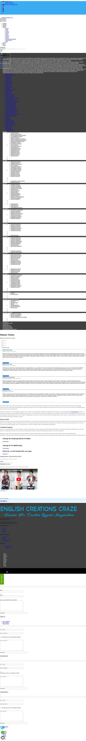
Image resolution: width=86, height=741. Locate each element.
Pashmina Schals (8, 119)
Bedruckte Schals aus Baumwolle (12, 113)
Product (4, 27)
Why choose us (6, 541)
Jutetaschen (14, 278)
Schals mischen (15, 316)
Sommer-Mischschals (9, 96)
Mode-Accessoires (16, 314)
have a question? (6, 621)
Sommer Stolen (15, 149)
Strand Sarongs (16, 214)
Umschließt (6, 291)
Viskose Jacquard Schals (10, 110)
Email (1, 595)
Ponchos (7, 31)
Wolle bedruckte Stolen (18, 135)
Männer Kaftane (16, 263)
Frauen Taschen (15, 276)
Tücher (6, 30)
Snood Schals (8, 128)
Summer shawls (15, 171)
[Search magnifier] (1, 51)
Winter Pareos (15, 193)
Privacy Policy (8, 545)
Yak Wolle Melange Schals (11, 107)
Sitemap (4, 539)
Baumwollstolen (16, 143)
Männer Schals (8, 73)
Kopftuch (7, 84)
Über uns (5, 24)
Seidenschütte (15, 182)
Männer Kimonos (16, 242)
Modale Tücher (8, 93)
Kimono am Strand (16, 241)
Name (1, 590)
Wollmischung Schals (10, 95)
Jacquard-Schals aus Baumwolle (12, 101)
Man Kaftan (14, 259)
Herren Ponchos (16, 225)
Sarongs (7, 33)
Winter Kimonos (15, 237)
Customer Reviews (6, 540)
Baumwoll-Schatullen (18, 181)
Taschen (7, 37)
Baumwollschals (8, 83)
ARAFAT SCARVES (10, 123)
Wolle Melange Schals (10, 100)
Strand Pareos (15, 190)
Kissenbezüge (15, 300)
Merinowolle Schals (9, 94)
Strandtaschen (15, 281)
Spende (4, 45)
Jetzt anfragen (6, 441)
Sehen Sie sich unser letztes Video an (10, 467)
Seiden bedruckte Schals (10, 104)
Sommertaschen (15, 283)
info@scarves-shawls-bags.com (10, 4)
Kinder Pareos (15, 195)
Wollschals (7, 117)
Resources (8, 546)
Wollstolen (14, 145)
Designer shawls (16, 161)
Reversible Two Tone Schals (11, 99)
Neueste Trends (8, 40)
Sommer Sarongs (16, 217)
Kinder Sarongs (15, 212)
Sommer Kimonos (16, 238)
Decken (13, 301)
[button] (3, 18)
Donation (5, 531)
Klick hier (5, 453)
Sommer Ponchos (16, 230)
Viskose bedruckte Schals (10, 114)
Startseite (5, 23)
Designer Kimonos (16, 246)
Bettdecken (14, 302)
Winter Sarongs (15, 218)
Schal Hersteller (74, 411)
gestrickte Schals (8, 124)
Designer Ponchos (16, 228)
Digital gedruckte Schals (10, 89)
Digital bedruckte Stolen (18, 140)
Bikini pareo (14, 192)
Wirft (12, 304)
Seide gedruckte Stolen (18, 139)
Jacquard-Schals (16, 166)
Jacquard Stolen (16, 146)
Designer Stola (15, 152)
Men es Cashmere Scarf (10, 75)
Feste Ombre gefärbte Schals (11, 111)
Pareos (6, 34)
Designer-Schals (8, 78)
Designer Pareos (16, 194)
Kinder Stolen (15, 153)
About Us (5, 527)
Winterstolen (15, 151)
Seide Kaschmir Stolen (17, 141)
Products (4, 530)
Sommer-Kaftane (16, 261)
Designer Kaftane (16, 255)
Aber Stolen (14, 155)
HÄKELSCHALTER (10, 125)
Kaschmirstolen (16, 148)
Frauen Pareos (15, 199)
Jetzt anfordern (6, 448)
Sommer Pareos (15, 184)
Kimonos (7, 35)
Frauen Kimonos (16, 240)
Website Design (2, 569)
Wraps (6, 41)
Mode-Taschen (15, 277)
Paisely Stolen (15, 137)
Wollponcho (14, 235)
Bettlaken (14, 307)
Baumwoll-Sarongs (17, 210)
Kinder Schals (8, 77)
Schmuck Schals (16, 313)
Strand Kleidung (16, 187)
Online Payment (9, 547)
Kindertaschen (15, 279)
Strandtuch (14, 189)
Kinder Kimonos (15, 243)
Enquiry (5, 362)
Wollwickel (14, 294)
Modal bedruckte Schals (10, 105)
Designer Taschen (16, 285)
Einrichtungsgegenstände (10, 39)
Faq (3, 529)
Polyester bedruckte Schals (11, 116)
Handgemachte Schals (10, 130)
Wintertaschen (15, 284)
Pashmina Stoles (16, 142)
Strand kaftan (15, 260)
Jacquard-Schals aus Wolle (11, 108)
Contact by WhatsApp (9, 3)
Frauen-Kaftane (16, 254)
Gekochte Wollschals (9, 122)
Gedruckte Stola (16, 134)
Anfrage (4, 42)
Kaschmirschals (8, 81)
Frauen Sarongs (16, 211)
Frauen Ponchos (16, 224)
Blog (4, 43)
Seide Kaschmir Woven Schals (11, 98)
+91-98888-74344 (8, 1)
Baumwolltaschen (16, 275)
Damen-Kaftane (15, 264)
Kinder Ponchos (15, 226)
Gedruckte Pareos (16, 188)
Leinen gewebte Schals (10, 112)
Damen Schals (8, 76)
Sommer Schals (8, 82)
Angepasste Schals (9, 129)
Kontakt (4, 25)
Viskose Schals (15, 163)
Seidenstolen (15, 147)
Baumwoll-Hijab (8, 90)
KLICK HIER (24, 467)
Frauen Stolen (15, 154)
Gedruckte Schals (9, 86)
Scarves (7, 28)
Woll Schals (14, 165)
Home (5, 340)
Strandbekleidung (16, 207)
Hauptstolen (15, 132)
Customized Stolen (16, 136)
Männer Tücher (15, 175)
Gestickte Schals (16, 170)
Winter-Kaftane (15, 257)
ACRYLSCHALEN (9, 120)
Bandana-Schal (8, 87)
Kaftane (7, 36)
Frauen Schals (15, 176)
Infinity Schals (8, 126)
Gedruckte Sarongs (17, 213)
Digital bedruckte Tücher (19, 317)
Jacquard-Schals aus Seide (11, 102)
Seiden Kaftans (15, 258)
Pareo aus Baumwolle (17, 196)
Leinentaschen (15, 282)
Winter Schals (8, 79)
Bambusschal (8, 92)
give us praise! (6, 622)
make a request (6, 623)
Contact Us (5, 536)
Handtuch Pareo (16, 185)
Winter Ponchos (15, 229)
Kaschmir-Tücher (16, 169)
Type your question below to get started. (8, 599)
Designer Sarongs (16, 216)
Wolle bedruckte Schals (10, 106)
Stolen (6, 29)
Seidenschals (8, 88)
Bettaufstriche (15, 306)
